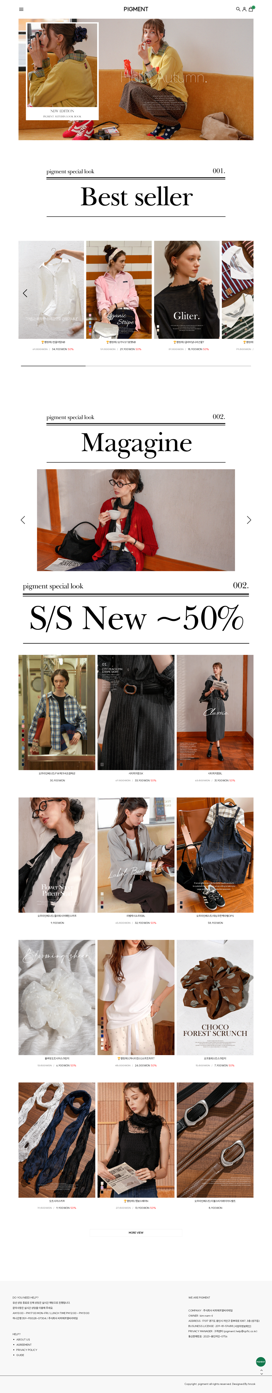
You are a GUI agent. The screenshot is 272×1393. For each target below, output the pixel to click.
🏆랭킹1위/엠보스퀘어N (136, 1201)
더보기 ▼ (136, 1233)
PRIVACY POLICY (26, 1349)
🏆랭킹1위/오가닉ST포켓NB (121, 342)
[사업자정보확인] (242, 1326)
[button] (25, 293)
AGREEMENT (24, 1344)
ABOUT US (23, 1339)
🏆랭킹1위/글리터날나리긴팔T (188, 342)
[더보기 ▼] (136, 1233)
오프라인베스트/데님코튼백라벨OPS (215, 916)
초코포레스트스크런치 (215, 1058)
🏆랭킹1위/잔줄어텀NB (53, 342)
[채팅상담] (261, 1362)
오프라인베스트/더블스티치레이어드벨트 (215, 1201)
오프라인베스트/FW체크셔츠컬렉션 (57, 773)
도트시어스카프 (57, 1201)
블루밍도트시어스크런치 (57, 1058)
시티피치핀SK (136, 773)
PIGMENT (136, 9)
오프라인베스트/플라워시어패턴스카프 (57, 916)
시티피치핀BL (215, 773)
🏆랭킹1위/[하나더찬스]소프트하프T (136, 1058)
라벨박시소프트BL (136, 916)
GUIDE (20, 1355)
